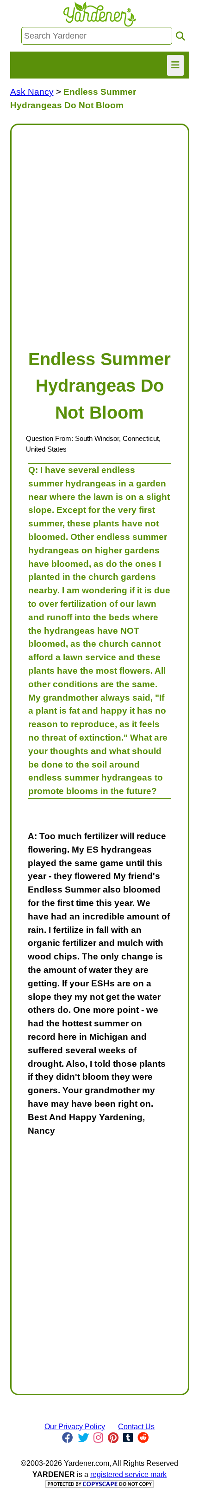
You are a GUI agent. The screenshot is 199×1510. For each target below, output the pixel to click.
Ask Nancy (32, 92)
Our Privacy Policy (74, 1427)
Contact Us (136, 1427)
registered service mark (128, 1474)
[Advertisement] (99, 232)
